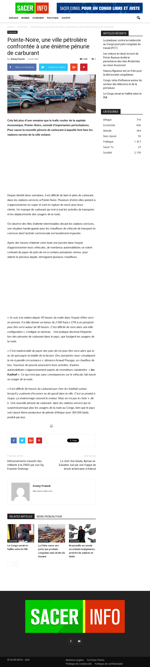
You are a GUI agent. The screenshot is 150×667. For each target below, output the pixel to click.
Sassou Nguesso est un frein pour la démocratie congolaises (122, 72)
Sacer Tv (108, 147)
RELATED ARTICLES (21, 516)
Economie (38, 17)
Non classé (109, 136)
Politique (52, 17)
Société (66, 17)
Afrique (13, 17)
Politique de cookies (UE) (78, 663)
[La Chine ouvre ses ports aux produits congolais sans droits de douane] (51, 533)
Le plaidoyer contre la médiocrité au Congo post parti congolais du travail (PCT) (122, 44)
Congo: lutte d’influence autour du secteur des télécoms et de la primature (122, 84)
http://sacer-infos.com (42, 491)
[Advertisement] (51, 167)
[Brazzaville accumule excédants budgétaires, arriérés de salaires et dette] (82, 533)
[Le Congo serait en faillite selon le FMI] (20, 533)
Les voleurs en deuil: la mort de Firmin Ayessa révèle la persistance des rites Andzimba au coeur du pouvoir (121, 59)
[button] (138, 18)
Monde (25, 17)
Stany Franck (18, 59)
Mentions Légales (75, 660)
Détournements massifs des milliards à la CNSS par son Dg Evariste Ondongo (25, 464)
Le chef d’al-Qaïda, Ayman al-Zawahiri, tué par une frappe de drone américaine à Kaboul (77, 464)
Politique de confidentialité (109, 663)
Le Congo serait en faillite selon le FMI (122, 95)
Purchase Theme (95, 660)
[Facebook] (71, 641)
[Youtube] (79, 641)
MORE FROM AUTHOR (49, 516)
